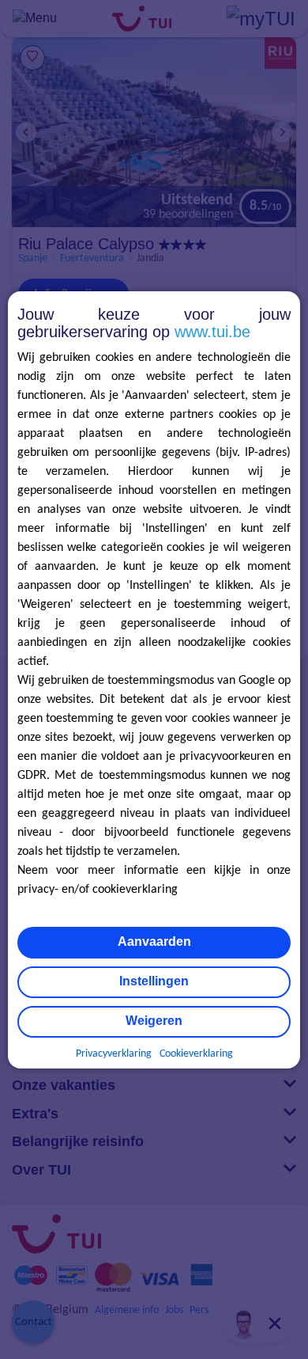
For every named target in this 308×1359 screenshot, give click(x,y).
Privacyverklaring (114, 1054)
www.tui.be (212, 331)
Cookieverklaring (196, 1054)
